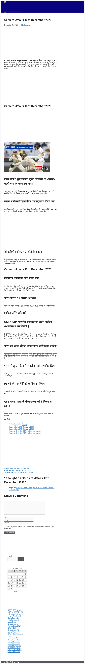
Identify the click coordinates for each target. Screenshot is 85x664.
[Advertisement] (31, 42)
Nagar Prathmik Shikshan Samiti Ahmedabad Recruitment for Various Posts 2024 (14, 622)
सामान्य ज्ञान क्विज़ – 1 (16, 423)
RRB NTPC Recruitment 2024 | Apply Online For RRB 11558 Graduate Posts (15, 632)
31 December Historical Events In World (18, 472)
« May (15, 591)
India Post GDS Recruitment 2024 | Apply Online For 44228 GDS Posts (14, 641)
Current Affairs (9, 468)
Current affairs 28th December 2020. (21, 427)
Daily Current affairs (22, 468)
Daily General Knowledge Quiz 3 (16, 470)
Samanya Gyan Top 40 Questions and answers (25, 433)
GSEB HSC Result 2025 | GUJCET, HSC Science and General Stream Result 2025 (15, 613)
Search (10, 556)
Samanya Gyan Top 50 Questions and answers (25, 431)
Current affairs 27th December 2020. (21, 429)
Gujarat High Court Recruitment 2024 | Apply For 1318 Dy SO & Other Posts (14, 649)
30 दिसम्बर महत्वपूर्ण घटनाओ (18, 425)
